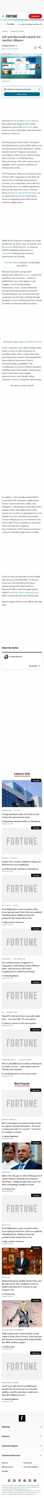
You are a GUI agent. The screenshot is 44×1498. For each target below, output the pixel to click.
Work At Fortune (7, 1467)
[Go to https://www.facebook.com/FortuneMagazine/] (9, 1480)
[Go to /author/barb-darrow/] (6, 656)
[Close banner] (39, 89)
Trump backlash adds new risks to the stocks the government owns (20, 815)
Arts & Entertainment (13, 1330)
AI (3, 1012)
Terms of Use (14, 1487)
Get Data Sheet (11, 262)
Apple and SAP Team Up (30, 341)
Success (6, 1172)
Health (5, 858)
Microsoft (14, 120)
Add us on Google (22, 94)
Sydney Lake (9, 1347)
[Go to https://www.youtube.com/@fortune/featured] (35, 1480)
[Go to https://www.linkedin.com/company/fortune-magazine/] (19, 1480)
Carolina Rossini (11, 1074)
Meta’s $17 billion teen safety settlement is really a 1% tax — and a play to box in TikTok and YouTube (22, 1066)
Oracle (19, 186)
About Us (5, 1463)
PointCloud (17, 31)
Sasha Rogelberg (11, 976)
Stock (17, 810)
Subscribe (35, 16)
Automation (19, 959)
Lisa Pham (21, 869)
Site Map (5, 1471)
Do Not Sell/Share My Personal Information (19, 1489)
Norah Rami (9, 821)
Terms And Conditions (30, 1467)
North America (9, 1119)
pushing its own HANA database (22, 192)
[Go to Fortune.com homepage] (11, 16)
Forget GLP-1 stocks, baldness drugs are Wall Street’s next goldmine (21, 863)
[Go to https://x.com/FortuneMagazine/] (14, 1480)
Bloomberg (35, 821)
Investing (7, 810)
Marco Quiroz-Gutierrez (14, 922)
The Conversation (28, 1023)
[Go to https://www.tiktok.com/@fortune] (29, 1480)
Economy (6, 959)
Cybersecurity (9, 1060)
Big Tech (6, 905)
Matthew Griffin (21, 821)
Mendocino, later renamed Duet (23, 592)
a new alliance (31, 120)
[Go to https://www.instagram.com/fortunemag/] (24, 1480)
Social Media (25, 1060)
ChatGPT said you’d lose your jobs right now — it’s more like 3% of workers (21, 1017)
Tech (5, 31)
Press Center (27, 1463)
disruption (11, 1012)
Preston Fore (9, 1189)
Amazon (9, 247)
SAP (17, 158)
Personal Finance (10, 1382)
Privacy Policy (22, 1487)
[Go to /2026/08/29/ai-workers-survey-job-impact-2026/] (22, 995)
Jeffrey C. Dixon (10, 1023)
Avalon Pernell (10, 869)
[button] (9, 46)
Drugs (14, 858)
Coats (27, 274)
